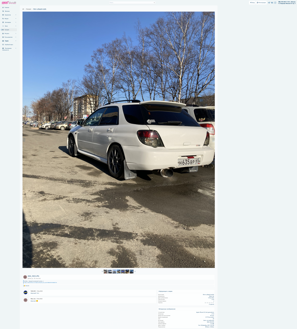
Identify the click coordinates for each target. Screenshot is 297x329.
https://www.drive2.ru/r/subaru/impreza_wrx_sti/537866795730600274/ (40, 282)
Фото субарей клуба (208, 294)
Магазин (7, 11)
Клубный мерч (9, 44)
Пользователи (8, 37)
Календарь (8, 22)
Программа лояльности (6, 49)
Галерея (7, 29)
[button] (16, 14)
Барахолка (8, 15)
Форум (6, 18)
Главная (7, 7)
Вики (6, 26)
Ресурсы (7, 33)
